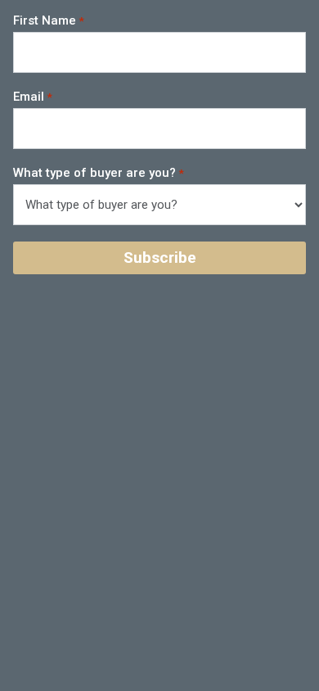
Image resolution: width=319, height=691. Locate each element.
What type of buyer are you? (94, 172)
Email (28, 96)
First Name (44, 20)
